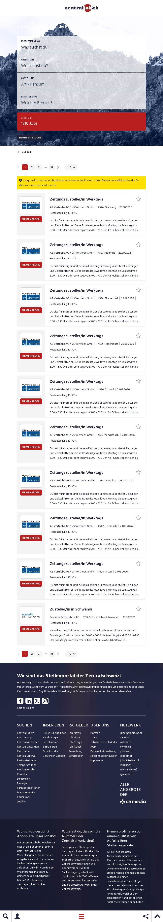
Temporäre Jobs (26, 765)
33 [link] (51, 167)
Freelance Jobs (26, 769)
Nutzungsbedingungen (103, 756)
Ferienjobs (23, 783)
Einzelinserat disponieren (50, 744)
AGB (93, 746)
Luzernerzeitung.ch (131, 733)
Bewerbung (75, 751)
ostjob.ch (125, 742)
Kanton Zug (24, 737)
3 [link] (38, 167)
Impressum (96, 760)
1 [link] (24, 167)
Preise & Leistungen (54, 733)
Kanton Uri (23, 751)
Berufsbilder (76, 756)
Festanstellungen (27, 760)
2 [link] (32, 167)
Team (93, 737)
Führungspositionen (28, 788)
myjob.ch (125, 746)
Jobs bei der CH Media (103, 742)
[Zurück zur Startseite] (133, 803)
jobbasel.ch (126, 751)
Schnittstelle (50, 751)
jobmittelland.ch (130, 760)
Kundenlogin (50, 737)
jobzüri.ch (125, 765)
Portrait (95, 733)
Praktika (22, 774)
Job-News (75, 733)
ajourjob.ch (126, 774)
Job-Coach (75, 746)
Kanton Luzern (25, 733)
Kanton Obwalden (28, 746)
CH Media (126, 737)
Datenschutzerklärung (103, 751)
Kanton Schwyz (26, 756)
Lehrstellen (23, 778)
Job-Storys (75, 742)
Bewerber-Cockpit (54, 756)
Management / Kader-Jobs (26, 794)
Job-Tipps (74, 737)
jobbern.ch (126, 756)
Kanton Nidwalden (28, 742)
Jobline (21, 801)
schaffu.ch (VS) (128, 769)
